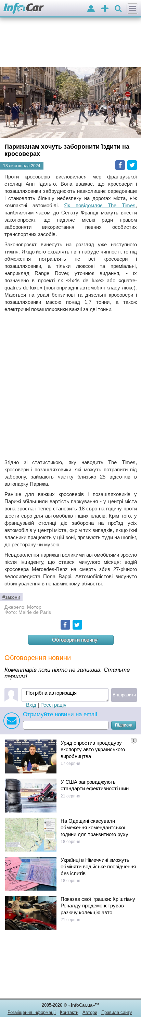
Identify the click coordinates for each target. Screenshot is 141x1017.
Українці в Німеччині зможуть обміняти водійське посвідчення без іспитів (98, 866)
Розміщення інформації (32, 1012)
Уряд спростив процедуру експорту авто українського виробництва (93, 749)
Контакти (69, 1012)
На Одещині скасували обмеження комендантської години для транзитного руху (94, 827)
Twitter (132, 165)
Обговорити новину (75, 640)
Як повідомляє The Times (100, 205)
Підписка (123, 725)
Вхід (31, 705)
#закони (11, 597)
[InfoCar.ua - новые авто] (23, 8)
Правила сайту (116, 1012)
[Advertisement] (70, 386)
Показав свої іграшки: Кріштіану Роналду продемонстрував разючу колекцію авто (98, 905)
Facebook (120, 165)
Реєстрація (53, 705)
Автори (89, 1012)
